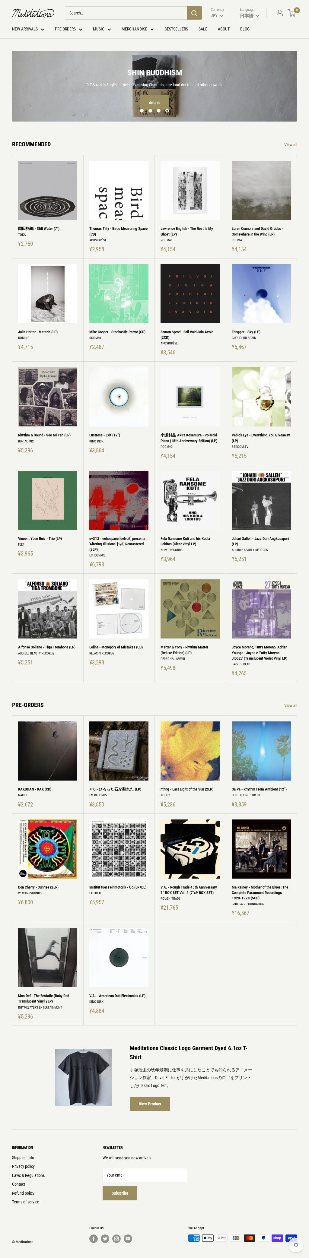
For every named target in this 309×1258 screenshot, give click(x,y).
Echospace (97, 555)
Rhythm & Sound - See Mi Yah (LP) (44, 435)
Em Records (98, 795)
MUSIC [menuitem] (98, 29)
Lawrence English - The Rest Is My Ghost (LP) (187, 231)
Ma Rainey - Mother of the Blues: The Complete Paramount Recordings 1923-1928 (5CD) (260, 892)
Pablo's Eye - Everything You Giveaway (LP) (261, 438)
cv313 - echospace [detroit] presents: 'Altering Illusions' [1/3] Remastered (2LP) (117, 544)
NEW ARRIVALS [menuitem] (25, 29)
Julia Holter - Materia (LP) (38, 332)
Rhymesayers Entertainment (40, 1007)
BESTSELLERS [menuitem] (176, 29)
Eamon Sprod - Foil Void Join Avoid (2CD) (187, 335)
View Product (150, 1103)
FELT (21, 545)
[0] (292, 13)
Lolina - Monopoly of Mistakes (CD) (116, 647)
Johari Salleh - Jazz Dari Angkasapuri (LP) (260, 541)
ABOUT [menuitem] (224, 29)
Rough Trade (170, 899)
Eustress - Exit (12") (104, 435)
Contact (18, 1184)
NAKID (22, 795)
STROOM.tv (240, 447)
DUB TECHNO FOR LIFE (247, 795)
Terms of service (25, 1202)
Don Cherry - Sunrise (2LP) (38, 887)
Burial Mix (26, 441)
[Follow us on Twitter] (105, 1238)
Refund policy (23, 1193)
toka (22, 235)
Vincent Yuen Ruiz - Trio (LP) (40, 538)
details (154, 102)
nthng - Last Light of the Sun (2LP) (187, 789)
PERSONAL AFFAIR (173, 659)
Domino (24, 338)
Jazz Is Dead (241, 664)
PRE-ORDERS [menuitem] (65, 29)
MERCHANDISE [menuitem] (134, 29)
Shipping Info (23, 1157)
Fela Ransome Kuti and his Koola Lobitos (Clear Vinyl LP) (185, 541)
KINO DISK (96, 441)
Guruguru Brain (244, 338)
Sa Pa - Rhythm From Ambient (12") (259, 789)
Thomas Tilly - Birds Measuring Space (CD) (118, 231)
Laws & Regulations (28, 1175)
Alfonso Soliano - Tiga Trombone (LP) (46, 647)
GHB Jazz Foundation (248, 904)
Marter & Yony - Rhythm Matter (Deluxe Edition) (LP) (184, 650)
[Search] (194, 13)
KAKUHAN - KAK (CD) (34, 789)
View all (291, 144)
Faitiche (95, 893)
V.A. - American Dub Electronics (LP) (117, 995)
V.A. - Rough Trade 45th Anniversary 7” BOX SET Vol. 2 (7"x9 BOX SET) (189, 890)
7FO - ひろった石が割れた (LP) (115, 789)
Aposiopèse (98, 240)
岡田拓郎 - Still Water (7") (38, 228)
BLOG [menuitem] (245, 29)
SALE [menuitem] (203, 29)
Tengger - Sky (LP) (246, 332)
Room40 (166, 240)
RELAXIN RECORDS (101, 653)
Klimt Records (172, 550)
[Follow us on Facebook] (93, 1238)
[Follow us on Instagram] (116, 1238)
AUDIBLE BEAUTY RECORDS (250, 550)
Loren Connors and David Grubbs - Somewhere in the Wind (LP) (257, 231)
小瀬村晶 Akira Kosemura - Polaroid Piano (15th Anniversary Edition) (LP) (189, 438)
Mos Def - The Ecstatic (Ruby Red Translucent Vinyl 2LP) (43, 998)
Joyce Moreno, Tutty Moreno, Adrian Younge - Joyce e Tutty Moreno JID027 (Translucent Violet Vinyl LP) (259, 652)
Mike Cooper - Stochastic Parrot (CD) (117, 332)
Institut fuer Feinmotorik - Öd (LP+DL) (117, 887)
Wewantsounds (30, 893)
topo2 (165, 795)
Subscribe (120, 1193)
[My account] (280, 13)
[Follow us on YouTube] (128, 1238)
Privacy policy (23, 1166)
